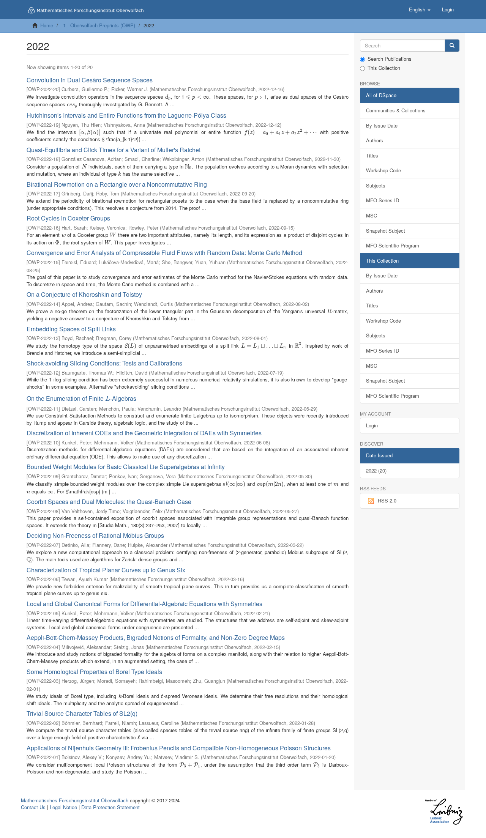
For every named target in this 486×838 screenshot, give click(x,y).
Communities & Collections (396, 110)
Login (372, 425)
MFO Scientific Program (392, 245)
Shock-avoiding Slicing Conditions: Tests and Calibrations (104, 363)
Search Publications (390, 58)
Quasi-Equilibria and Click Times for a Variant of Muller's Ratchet (113, 149)
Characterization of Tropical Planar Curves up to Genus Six (106, 569)
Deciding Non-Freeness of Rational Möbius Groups (95, 535)
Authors (374, 140)
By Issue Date (382, 125)
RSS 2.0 (387, 500)
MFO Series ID (382, 200)
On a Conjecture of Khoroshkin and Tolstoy (84, 294)
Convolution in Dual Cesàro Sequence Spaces (90, 80)
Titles (372, 155)
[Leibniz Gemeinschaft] (443, 811)
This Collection (384, 68)
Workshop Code (383, 170)
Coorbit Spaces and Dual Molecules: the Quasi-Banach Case (109, 501)
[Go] (452, 45)
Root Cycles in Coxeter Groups (68, 218)
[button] (419, 9)
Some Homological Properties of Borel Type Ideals (94, 671)
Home (46, 25)
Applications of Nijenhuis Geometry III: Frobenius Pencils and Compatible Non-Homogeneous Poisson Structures (179, 747)
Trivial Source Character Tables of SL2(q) (82, 713)
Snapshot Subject (385, 230)
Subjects (375, 185)
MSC (371, 215)
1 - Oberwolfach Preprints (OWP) (99, 25)
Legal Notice (63, 807)
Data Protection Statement (110, 807)
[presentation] (168, 96)
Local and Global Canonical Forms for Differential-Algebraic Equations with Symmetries (144, 603)
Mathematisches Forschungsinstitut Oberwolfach (74, 800)
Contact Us (33, 807)
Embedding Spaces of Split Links (71, 328)
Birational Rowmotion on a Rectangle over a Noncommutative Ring (117, 184)
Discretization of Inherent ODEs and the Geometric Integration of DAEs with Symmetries (144, 432)
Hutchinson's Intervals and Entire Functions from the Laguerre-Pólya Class (126, 115)
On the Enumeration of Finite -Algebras (81, 398)
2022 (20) (376, 470)
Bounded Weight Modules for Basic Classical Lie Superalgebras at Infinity (126, 466)
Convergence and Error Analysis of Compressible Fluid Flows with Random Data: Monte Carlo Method (164, 252)
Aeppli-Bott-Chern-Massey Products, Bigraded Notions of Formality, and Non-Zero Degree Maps (156, 637)
